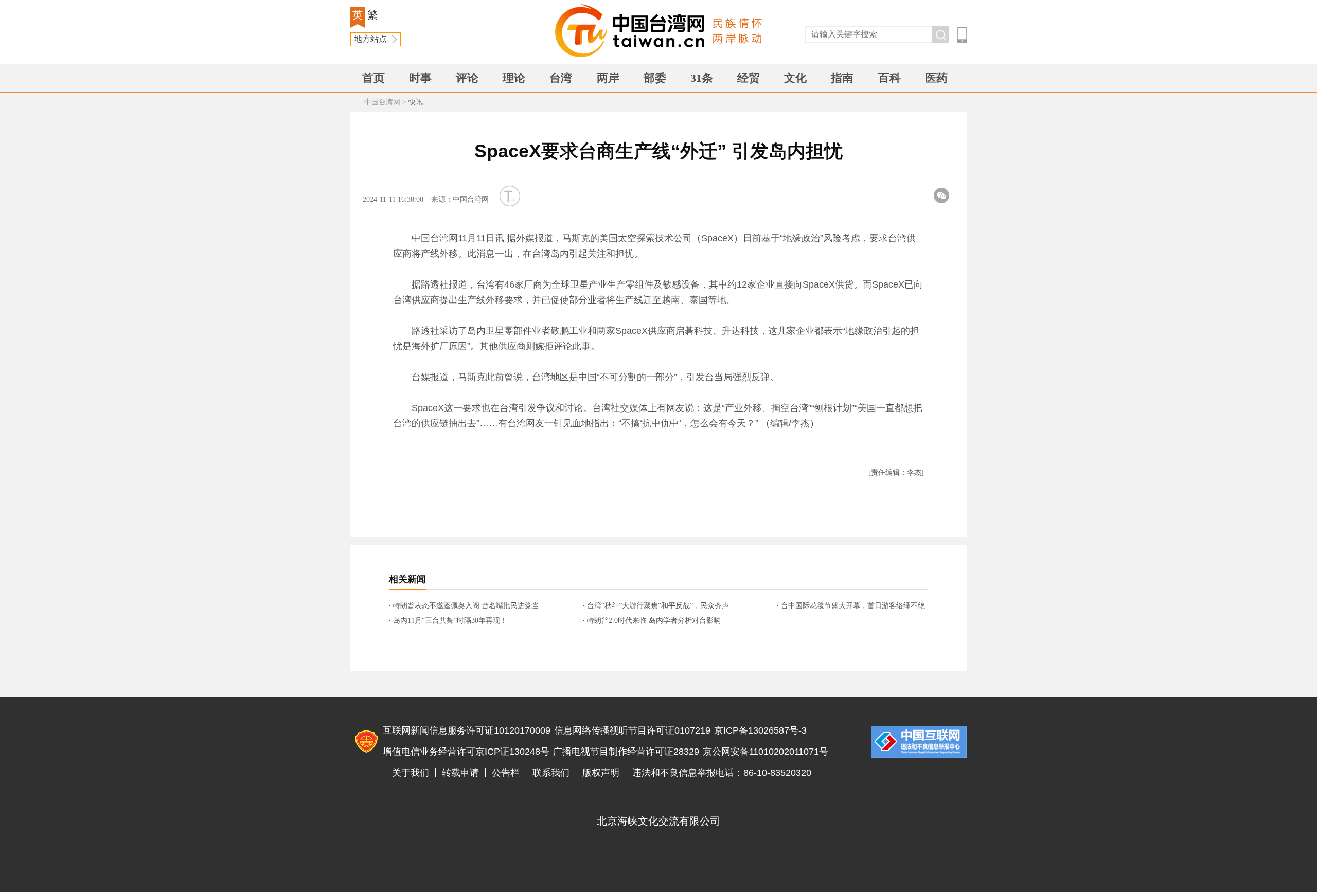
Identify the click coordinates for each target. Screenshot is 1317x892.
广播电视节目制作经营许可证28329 (626, 751)
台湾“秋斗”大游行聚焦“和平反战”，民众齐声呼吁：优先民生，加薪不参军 (658, 606)
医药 (936, 78)
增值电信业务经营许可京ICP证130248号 (466, 751)
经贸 (748, 78)
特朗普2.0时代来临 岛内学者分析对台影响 (654, 621)
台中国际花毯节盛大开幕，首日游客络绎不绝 (853, 606)
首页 (373, 78)
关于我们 (410, 772)
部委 (655, 78)
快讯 (415, 102)
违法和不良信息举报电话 (919, 742)
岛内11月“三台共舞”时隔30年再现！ (450, 621)
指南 (842, 78)
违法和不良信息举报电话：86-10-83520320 (721, 772)
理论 (514, 78)
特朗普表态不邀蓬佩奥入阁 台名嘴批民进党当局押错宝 (466, 606)
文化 (795, 78)
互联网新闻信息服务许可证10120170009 (466, 730)
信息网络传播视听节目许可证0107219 (632, 730)
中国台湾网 (382, 102)
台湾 (560, 78)
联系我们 (550, 772)
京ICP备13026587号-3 (760, 730)
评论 (467, 78)
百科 (889, 78)
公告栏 (506, 772)
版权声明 (600, 772)
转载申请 (460, 772)
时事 (420, 78)
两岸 (608, 78)
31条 (701, 78)
